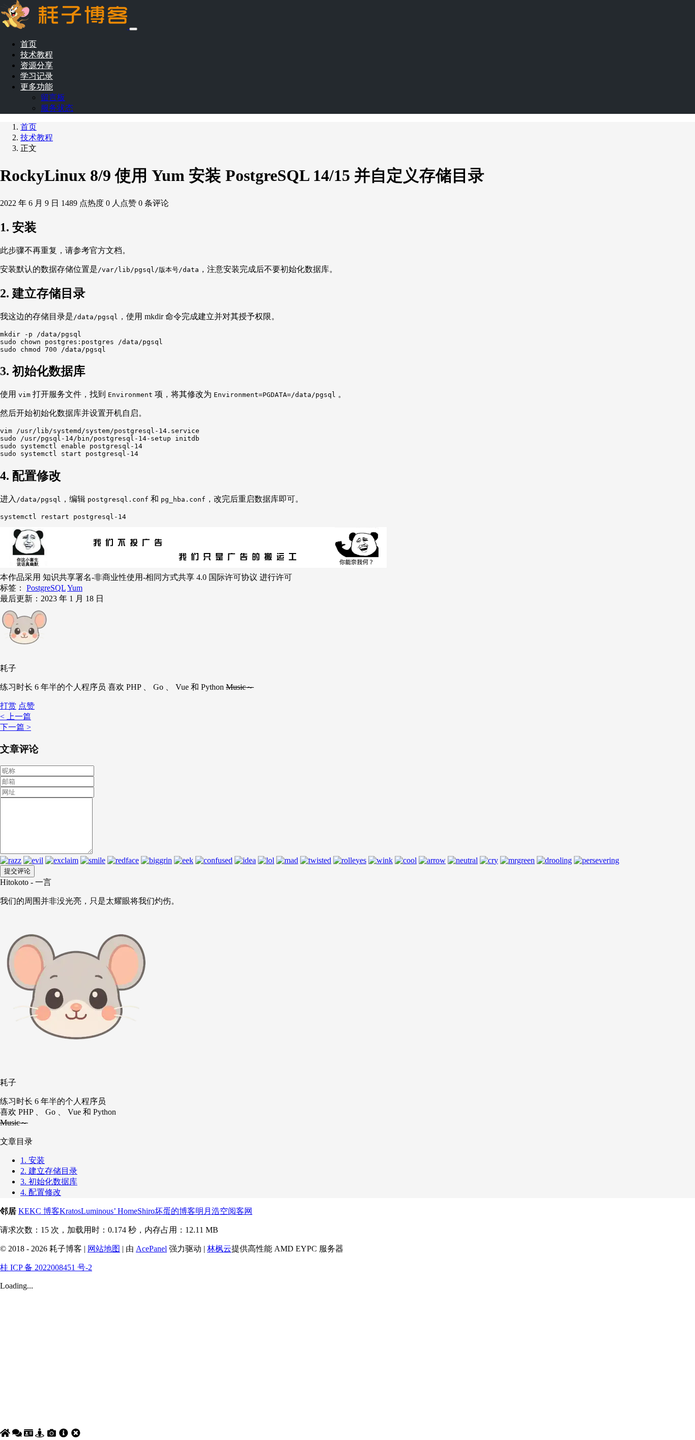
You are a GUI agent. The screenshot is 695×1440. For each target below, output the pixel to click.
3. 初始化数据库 (48, 1181)
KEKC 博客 (39, 1211)
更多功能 (36, 86)
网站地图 (104, 1248)
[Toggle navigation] (133, 28)
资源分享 (36, 65)
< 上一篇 (15, 716)
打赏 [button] (8, 705)
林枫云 (219, 1248)
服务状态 (57, 108)
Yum (74, 588)
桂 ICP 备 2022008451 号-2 (46, 1267)
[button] (26, 705)
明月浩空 (211, 1211)
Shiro (146, 1211)
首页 (28, 44)
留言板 (53, 97)
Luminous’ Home (109, 1211)
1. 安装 (32, 1160)
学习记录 (36, 76)
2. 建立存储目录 (48, 1171)
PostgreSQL (46, 588)
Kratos (70, 1211)
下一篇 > (15, 727)
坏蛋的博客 (175, 1211)
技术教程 (36, 54)
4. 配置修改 (40, 1192)
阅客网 (240, 1211)
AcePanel (151, 1248)
